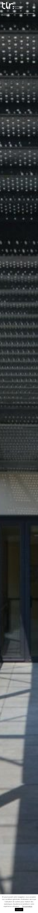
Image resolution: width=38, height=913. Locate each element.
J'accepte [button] (19, 909)
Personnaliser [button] (27, 906)
